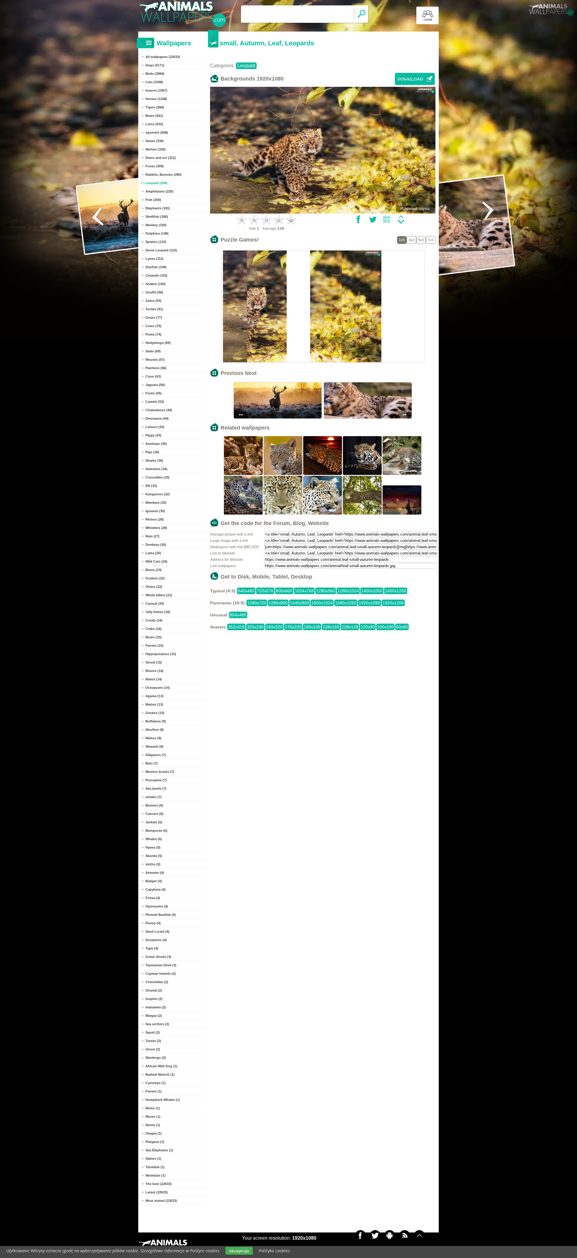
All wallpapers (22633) (162, 57)
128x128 (350, 626)
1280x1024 (348, 590)
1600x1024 (322, 602)
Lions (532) (154, 124)
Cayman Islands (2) (160, 973)
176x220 (293, 626)
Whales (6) (153, 839)
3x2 (411, 240)
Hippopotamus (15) (160, 654)
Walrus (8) (153, 738)
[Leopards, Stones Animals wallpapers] (402, 474)
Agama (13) (154, 696)
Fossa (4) (152, 898)
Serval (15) (153, 662)
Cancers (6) (154, 814)
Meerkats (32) (155, 502)
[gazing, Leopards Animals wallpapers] (323, 514)
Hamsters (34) (156, 469)
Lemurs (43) (154, 427)
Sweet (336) (154, 141)
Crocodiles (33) (157, 477)
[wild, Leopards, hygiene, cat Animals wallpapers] (243, 514)
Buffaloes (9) (155, 721)
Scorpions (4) (156, 940)
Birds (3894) (154, 73)
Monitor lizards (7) (159, 771)
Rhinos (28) (154, 519)
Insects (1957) (156, 90)
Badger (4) (153, 881)
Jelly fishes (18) (157, 612)
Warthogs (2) (155, 1057)
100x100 (385, 626)
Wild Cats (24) (156, 561)
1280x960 (325, 590)
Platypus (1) (154, 1142)
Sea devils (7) (155, 788)
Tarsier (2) (153, 1041)
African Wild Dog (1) (161, 1066)
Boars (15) (153, 637)
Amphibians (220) (159, 191)
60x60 (402, 626)
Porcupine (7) (156, 780)
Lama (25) (153, 553)
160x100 (312, 626)
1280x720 (256, 602)
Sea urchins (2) (157, 1024)
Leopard (246, 65)
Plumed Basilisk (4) (160, 914)
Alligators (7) (155, 755)
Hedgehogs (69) (158, 343)
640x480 (246, 590)
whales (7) (153, 797)
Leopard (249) (156, 183)
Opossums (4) (156, 906)
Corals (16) (154, 620)
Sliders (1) (153, 1158)
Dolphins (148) (157, 233)
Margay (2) (153, 1015)
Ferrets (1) (153, 1091)
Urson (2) (152, 1049)
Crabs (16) (153, 629)
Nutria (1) (152, 1125)
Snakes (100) (155, 284)
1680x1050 (345, 602)
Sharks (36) (154, 460)
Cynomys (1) (155, 1083)
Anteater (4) (154, 872)
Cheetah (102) (156, 275)
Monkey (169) (155, 225)
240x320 (274, 626)
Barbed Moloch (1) (160, 1074)
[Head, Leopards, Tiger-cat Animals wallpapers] (283, 474)
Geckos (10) (154, 713)
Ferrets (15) (154, 645)
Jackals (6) (153, 822)
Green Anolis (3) (158, 957)
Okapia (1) (153, 1133)
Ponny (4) (153, 923)
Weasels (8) (154, 746)
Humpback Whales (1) (162, 1100)
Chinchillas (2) (156, 982)
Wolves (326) (155, 149)
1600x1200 (395, 590)
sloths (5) (152, 864)
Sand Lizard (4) (157, 931)
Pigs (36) (152, 452)
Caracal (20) (154, 603)
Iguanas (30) (155, 511)
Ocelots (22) (155, 578)
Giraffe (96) (154, 292)
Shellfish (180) (156, 216)
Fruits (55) (153, 393)
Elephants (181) (157, 208)
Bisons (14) (154, 671)
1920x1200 (393, 602)
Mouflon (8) (154, 729)
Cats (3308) (154, 82)
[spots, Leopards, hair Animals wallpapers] (283, 514)
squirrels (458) (156, 132)
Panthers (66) (155, 368)
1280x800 (278, 602)
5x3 (421, 240)
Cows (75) (153, 326)
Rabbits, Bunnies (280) (163, 174)
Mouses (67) (155, 359)
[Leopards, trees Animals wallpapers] (362, 514)
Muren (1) (152, 1116)
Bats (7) (151, 763)
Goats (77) (153, 317)
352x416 (236, 626)
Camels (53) (154, 401)
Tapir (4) (151, 948)
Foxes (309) (154, 166)
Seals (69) (153, 351)
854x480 (238, 614)
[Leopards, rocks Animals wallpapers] (243, 474)
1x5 (402, 240)
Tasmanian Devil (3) (160, 965)
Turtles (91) (154, 309)
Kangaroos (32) (157, 494)
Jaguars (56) (155, 385)
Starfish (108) (155, 267)
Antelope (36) (156, 443)
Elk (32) (151, 486)
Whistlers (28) (156, 528)
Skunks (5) (153, 856)
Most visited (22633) (161, 1200)
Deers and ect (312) (160, 158)
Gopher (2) (154, 999)
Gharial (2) (153, 990)
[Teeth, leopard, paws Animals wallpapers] (362, 474)
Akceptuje (239, 1250)
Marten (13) (154, 704)
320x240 (255, 626)
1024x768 (304, 590)
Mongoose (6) (156, 830)
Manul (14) (153, 679)
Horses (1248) (156, 99)
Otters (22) (153, 586)
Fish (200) (153, 200)
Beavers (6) (154, 805)
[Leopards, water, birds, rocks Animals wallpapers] (402, 514)
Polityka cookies (274, 1250)
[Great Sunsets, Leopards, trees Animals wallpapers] (323, 474)
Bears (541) (154, 115)
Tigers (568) (154, 107)
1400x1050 (372, 590)
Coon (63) (153, 376)
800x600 (284, 590)
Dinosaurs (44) (157, 418)
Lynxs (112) (154, 258)
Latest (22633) (156, 1192)
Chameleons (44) (158, 410)
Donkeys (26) (155, 544)
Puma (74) (153, 334)
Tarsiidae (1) (155, 1167)
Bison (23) (153, 570)
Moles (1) (152, 1108)
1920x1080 (369, 602)
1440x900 (299, 602)
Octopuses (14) (157, 687)
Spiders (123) (155, 242)
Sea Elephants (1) (159, 1150)
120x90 (368, 626)
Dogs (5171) (154, 65)
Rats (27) (152, 536)
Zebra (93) (153, 300)
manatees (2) (155, 1007)
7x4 (431, 240)
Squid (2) (152, 1032)
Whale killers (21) (158, 595)
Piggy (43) (153, 435)
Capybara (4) (155, 889)
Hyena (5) (152, 847)
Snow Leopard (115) (161, 250)
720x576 (265, 590)
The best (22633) (158, 1184)
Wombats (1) (155, 1175)
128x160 (331, 626)
